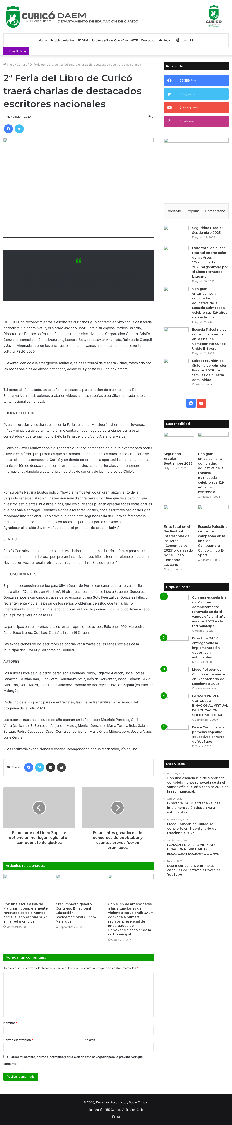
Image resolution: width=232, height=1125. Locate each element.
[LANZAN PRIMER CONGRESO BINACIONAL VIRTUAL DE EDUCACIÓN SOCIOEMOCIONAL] (176, 702)
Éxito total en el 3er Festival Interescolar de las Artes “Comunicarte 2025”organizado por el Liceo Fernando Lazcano (210, 262)
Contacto (147, 40)
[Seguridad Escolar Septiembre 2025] (176, 234)
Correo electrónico (18, 1040)
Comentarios (215, 211)
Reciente (174, 211)
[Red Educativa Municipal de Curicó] (116, 17)
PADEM (83, 40)
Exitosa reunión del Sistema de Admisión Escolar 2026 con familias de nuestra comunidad (209, 370)
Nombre (10, 1023)
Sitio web (88, 1040)
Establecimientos (62, 40)
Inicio (10, 64)
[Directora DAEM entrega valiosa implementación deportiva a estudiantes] (176, 644)
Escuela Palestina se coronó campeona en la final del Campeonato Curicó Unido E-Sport (209, 339)
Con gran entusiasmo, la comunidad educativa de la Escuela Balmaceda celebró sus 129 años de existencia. (209, 303)
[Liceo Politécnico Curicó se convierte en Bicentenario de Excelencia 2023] (176, 675)
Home (43, 40)
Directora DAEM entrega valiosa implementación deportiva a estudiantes (206, 647)
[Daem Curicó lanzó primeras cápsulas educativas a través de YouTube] (176, 733)
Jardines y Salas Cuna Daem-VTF (114, 40)
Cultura (22, 64)
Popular (193, 211)
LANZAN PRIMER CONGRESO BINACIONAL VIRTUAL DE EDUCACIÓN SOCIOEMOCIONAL (210, 705)
